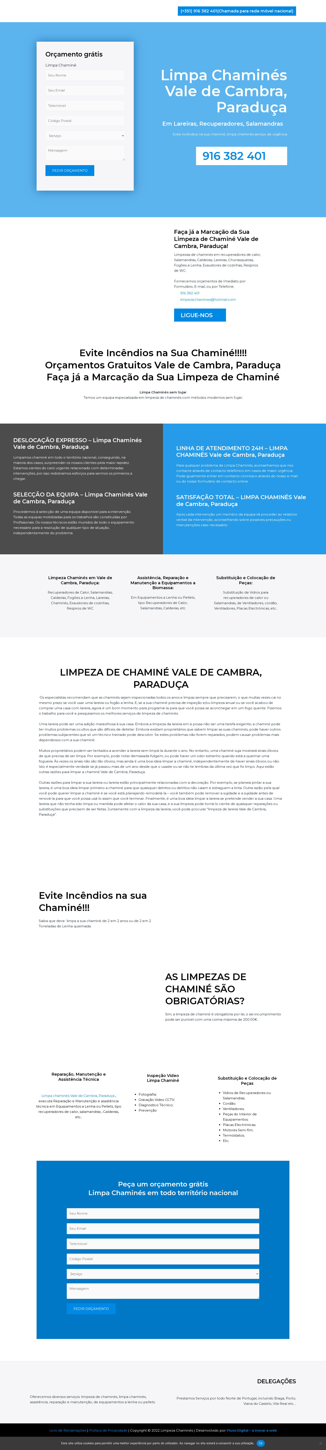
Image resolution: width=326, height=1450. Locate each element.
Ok (261, 1443)
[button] (237, 11)
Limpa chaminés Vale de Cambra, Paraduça (78, 1096)
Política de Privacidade (108, 1430)
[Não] (320, 1443)
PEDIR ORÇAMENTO (70, 170)
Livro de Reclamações (67, 1430)
